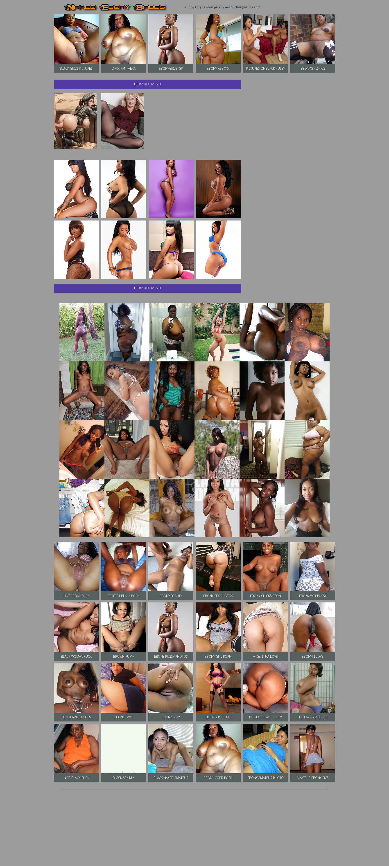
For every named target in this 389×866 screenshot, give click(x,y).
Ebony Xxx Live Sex (147, 84)
